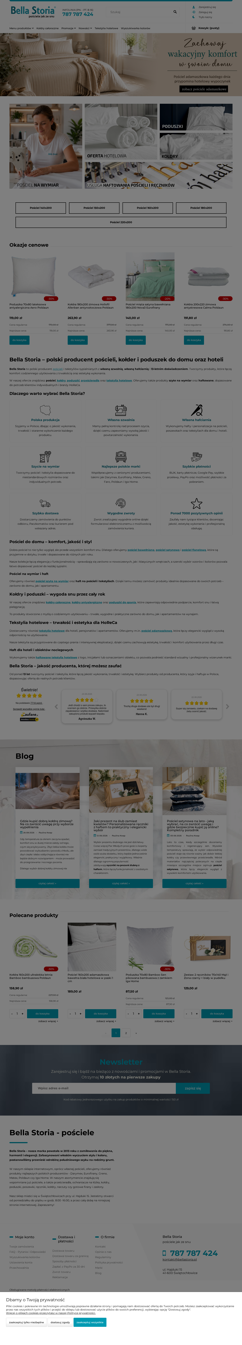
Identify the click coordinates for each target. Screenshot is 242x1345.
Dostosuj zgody (60, 1322)
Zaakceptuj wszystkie (90, 1322)
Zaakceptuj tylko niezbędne (26, 1322)
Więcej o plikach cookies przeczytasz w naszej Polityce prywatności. (51, 1313)
